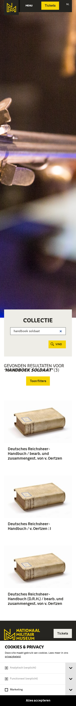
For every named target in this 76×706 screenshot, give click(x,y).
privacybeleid (13, 656)
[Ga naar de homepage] (11, 7)
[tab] (70, 668)
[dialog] (38, 673)
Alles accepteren (38, 700)
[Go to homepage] (21, 637)
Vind (59, 344)
